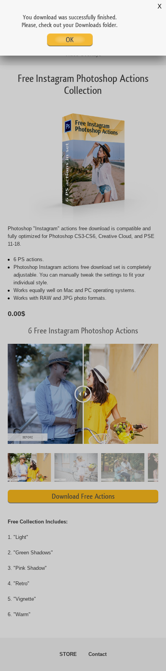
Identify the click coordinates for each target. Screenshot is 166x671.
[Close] (159, 7)
